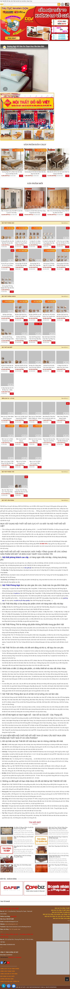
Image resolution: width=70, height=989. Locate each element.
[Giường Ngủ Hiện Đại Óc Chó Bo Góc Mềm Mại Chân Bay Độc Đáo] (58, 198)
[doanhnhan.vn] (35, 888)
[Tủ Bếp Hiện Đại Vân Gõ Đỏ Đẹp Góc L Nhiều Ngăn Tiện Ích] (7, 385)
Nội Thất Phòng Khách (9, 296)
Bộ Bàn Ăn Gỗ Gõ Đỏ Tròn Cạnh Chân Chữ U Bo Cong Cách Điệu (49, 367)
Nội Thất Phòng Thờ (8, 471)
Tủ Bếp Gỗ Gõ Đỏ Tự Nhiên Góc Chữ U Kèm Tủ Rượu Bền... (62, 367)
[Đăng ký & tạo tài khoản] (62, 3)
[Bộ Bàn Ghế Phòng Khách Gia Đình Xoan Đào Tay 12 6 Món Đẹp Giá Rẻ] (21, 334)
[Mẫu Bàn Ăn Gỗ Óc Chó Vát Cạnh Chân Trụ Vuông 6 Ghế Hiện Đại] (12, 159)
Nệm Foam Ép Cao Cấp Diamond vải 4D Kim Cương (49, 440)
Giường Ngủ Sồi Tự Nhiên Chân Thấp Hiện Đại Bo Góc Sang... (35, 265)
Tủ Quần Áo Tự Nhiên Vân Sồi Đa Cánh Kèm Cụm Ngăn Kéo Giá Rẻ (35, 243)
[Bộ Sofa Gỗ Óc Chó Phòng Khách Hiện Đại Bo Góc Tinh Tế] (58, 159)
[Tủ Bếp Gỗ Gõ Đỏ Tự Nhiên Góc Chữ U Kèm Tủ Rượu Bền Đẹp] (62, 363)
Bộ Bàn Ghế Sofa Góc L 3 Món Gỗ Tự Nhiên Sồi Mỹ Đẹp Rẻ (21, 316)
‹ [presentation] (3, 21)
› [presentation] (66, 21)
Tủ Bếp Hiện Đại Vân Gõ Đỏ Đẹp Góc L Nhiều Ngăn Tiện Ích (7, 389)
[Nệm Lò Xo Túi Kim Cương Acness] (21, 459)
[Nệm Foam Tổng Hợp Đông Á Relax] (62, 414)
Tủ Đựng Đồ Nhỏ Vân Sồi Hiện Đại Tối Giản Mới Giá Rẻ (7, 243)
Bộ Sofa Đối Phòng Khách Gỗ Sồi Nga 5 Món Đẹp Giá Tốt (7, 338)
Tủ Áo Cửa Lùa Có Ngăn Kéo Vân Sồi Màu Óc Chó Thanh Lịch (62, 243)
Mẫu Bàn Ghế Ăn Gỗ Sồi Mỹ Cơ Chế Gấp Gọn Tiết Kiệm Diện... (21, 367)
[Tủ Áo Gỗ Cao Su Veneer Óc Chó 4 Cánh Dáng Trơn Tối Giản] (7, 261)
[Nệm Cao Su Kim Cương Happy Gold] (35, 436)
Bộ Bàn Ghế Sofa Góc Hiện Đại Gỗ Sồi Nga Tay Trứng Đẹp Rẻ (63, 316)
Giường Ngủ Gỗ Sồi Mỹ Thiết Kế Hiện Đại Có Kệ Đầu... (63, 265)
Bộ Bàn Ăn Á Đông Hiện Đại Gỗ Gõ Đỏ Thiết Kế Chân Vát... (35, 367)
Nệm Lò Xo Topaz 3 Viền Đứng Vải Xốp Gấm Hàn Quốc (7, 463)
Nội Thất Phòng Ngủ (8, 223)
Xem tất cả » (64, 223)
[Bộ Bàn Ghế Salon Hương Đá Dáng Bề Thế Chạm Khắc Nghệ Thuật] (7, 312)
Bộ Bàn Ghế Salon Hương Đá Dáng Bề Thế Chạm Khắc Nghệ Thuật (7, 316)
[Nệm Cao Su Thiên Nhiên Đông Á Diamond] (7, 414)
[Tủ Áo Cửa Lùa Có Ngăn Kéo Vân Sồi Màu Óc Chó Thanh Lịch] (62, 239)
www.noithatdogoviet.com (11, 924)
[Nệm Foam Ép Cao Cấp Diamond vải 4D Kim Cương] (48, 436)
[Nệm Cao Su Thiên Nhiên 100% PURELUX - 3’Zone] (35, 414)
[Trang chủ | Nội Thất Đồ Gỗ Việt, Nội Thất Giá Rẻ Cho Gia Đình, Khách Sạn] (1, 4)
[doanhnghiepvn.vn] (58, 888)
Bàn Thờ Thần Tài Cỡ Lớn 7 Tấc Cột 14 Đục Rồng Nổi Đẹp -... (7, 491)
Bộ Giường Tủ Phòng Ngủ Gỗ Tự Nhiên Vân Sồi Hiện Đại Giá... (48, 265)
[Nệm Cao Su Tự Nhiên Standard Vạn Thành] (7, 436)
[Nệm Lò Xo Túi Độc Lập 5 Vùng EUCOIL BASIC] (21, 414)
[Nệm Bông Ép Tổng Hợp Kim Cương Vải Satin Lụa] (48, 414)
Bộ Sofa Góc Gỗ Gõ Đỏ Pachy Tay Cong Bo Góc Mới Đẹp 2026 (49, 316)
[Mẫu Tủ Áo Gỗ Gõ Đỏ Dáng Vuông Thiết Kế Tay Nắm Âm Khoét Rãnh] (35, 198)
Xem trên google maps (14, 929)
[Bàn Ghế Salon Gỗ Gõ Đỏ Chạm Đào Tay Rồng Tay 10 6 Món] (48, 334)
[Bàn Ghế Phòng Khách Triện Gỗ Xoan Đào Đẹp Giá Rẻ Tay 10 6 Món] (35, 334)
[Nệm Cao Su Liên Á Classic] (21, 436)
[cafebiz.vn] (11, 888)
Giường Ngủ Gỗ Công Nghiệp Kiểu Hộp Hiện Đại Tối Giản (7, 287)
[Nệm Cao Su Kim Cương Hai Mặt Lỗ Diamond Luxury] (62, 436)
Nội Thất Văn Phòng (8, 500)
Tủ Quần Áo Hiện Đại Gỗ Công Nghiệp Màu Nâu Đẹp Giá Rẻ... (49, 243)
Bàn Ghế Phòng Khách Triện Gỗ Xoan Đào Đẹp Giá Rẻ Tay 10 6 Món (35, 338)
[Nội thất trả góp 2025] (35, 23)
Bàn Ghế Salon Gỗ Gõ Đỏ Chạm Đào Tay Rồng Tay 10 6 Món (48, 338)
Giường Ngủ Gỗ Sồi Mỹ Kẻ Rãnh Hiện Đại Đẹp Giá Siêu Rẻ (21, 265)
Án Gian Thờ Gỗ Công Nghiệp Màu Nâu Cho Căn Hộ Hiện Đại (21, 491)
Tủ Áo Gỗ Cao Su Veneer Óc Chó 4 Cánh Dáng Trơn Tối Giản (7, 265)
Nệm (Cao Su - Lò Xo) (8, 398)
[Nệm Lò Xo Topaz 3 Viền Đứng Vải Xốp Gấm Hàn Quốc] (7, 459)
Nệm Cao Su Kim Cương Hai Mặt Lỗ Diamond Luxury (62, 440)
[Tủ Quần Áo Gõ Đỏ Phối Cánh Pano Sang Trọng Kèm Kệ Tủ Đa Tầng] (12, 198)
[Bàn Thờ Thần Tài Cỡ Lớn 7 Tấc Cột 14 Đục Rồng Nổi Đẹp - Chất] (7, 487)
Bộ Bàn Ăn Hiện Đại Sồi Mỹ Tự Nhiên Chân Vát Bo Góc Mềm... (7, 367)
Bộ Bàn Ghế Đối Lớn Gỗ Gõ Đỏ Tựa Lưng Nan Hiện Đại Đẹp (35, 316)
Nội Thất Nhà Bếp (7, 347)
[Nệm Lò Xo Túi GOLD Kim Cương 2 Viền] (35, 459)
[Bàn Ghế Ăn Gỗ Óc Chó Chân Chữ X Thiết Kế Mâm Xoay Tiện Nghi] (35, 159)
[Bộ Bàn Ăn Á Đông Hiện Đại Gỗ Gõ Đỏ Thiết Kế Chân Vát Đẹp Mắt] (35, 363)
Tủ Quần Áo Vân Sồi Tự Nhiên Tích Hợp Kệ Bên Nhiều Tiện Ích (21, 243)
